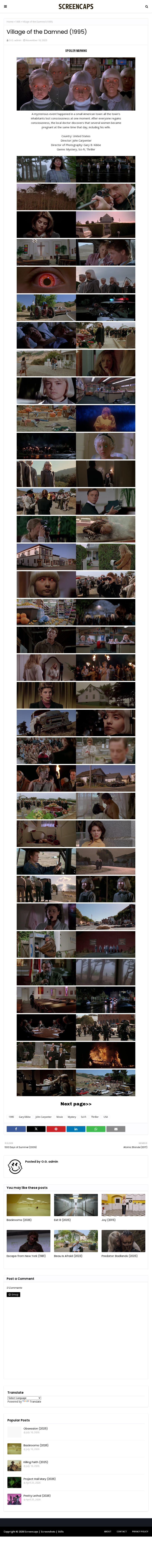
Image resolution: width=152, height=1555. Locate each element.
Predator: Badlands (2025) (120, 1256)
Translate (35, 1401)
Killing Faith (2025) (36, 1462)
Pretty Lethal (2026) (37, 1496)
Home (10, 21)
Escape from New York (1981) (26, 1256)
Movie (60, 1116)
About (107, 1531)
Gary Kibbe (25, 1116)
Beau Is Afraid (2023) (68, 1256)
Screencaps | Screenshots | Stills (44, 1531)
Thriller (95, 1116)
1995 (17, 21)
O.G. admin (15, 40)
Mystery (72, 1116)
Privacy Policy (140, 1531)
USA (106, 1116)
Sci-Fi (83, 1116)
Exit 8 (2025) (62, 1220)
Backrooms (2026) (19, 1220)
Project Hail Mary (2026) (40, 1479)
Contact (122, 1531)
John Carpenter (44, 1116)
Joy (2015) (109, 1220)
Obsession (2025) (36, 1428)
